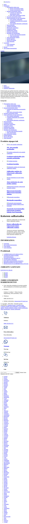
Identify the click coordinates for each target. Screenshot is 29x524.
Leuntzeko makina (11, 29)
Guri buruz (6, 43)
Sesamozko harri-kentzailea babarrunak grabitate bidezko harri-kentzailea (15, 210)
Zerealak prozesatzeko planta (14, 16)
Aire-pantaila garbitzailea (16, 19)
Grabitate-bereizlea (11, 26)
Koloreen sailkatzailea (12, 32)
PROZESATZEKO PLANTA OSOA (13, 262)
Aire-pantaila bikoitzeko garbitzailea (19, 23)
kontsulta (9, 237)
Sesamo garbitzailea (15, 309)
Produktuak (6, 5)
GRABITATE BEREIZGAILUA (12, 258)
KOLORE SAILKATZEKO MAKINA (13, 261)
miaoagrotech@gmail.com (21, 301)
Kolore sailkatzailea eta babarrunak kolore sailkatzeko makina (14, 225)
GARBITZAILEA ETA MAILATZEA (13, 254)
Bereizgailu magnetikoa (12, 27)
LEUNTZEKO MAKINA (10, 259)
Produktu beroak (11, 305)
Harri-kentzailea (11, 25)
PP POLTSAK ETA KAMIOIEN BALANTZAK (16, 263)
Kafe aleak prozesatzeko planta (17, 15)
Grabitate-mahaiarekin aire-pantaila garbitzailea (16, 157)
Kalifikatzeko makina (12, 30)
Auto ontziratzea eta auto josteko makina (15, 182)
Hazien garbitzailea (23, 308)
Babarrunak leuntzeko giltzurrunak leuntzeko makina (14, 192)
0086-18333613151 (8, 323)
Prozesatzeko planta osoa (13, 7)
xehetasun (13, 237)
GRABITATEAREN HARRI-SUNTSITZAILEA (11, 256)
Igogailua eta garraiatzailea (13, 33)
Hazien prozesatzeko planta (16, 8)
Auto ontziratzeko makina (13, 37)
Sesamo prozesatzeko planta (17, 10)
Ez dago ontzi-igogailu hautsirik (17, 34)
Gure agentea (10, 45)
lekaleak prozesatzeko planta (14, 11)
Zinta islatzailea (10, 41)
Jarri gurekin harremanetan (10, 48)
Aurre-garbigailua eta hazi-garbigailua (16, 18)
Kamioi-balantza (11, 38)
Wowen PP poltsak (11, 40)
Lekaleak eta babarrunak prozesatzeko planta (16, 13)
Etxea (5, 4)
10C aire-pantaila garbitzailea (12, 148)
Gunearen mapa (20, 305)
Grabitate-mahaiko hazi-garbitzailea (9, 306)
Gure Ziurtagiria (11, 44)
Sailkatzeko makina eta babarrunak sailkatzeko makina (14, 172)
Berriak (5, 47)
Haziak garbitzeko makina (11, 308)
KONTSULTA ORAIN (6, 270)
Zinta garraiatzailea (14, 36)
